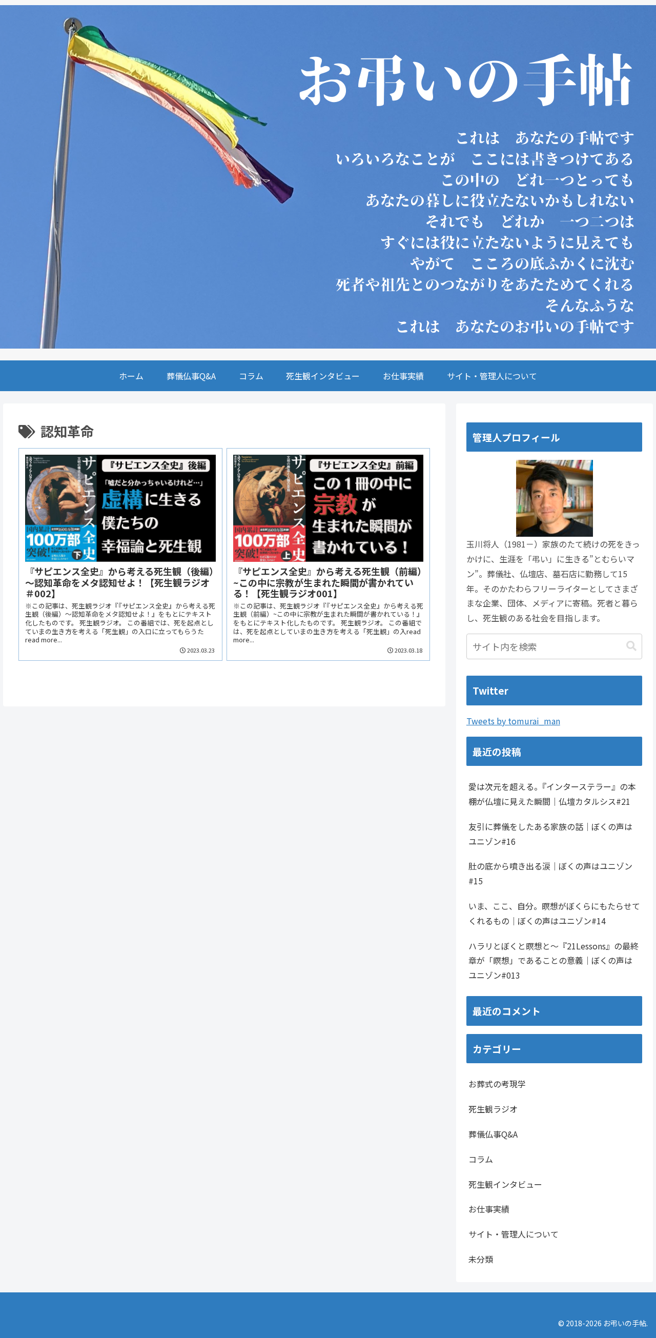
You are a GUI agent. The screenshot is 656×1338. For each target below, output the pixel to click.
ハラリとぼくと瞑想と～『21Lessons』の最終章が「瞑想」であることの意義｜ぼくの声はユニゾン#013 (553, 961)
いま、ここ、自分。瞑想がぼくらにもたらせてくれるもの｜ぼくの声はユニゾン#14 (554, 913)
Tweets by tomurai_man (513, 721)
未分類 (480, 1259)
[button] (631, 646)
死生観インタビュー (505, 1184)
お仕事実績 (488, 1209)
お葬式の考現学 (497, 1084)
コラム (480, 1159)
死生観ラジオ (493, 1109)
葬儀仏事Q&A (493, 1134)
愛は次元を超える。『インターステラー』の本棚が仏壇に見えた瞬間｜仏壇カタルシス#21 (552, 793)
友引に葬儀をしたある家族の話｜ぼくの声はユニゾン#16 (550, 833)
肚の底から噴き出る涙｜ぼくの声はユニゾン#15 (550, 873)
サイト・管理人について (513, 1234)
